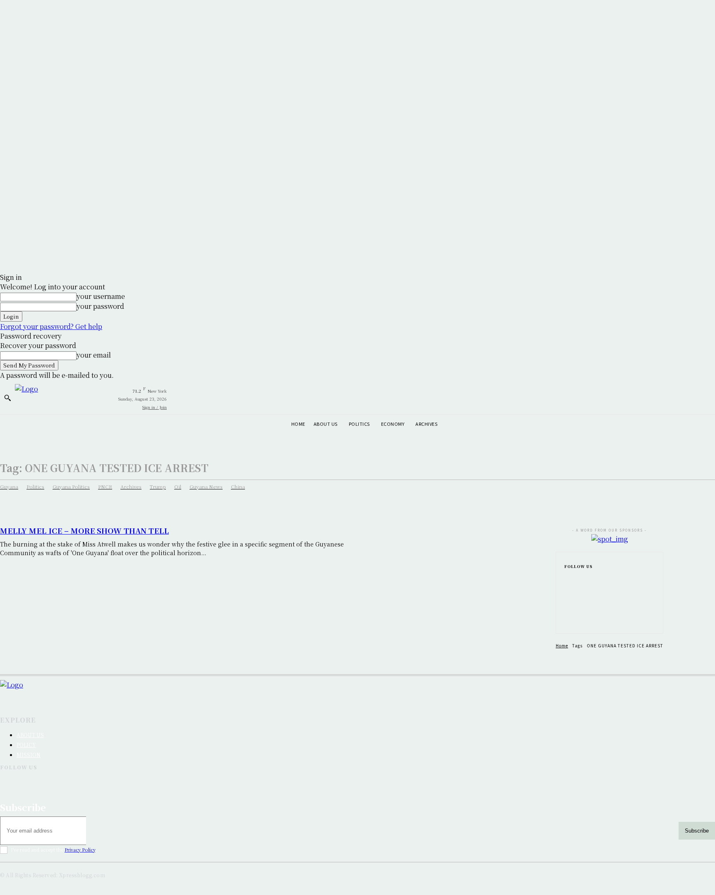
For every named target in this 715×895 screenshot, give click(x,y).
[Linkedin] (566, 605)
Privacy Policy (80, 849)
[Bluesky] (374, 781)
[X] (566, 618)
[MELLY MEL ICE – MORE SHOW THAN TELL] (458, 574)
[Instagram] (566, 592)
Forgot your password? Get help (51, 326)
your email (94, 355)
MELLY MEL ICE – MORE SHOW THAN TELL (84, 530)
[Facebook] (566, 578)
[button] (7, 397)
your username (101, 296)
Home (562, 645)
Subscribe (697, 831)
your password (100, 306)
